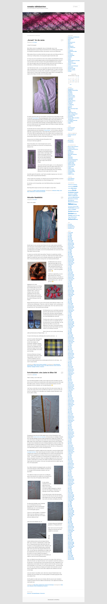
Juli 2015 (70, 407)
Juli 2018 (70, 359)
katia (72, 195)
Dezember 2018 (71, 353)
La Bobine (70, 103)
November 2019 (71, 338)
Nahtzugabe (70, 157)
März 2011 (70, 475)
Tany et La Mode (71, 170)
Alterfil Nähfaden (71, 178)
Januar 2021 (70, 320)
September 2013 (71, 436)
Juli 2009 (70, 501)
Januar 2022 (70, 304)
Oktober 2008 (70, 513)
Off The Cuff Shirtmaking (73, 159)
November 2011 (71, 464)
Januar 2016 (70, 399)
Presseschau (70, 50)
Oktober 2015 (70, 403)
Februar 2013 (70, 445)
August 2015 (70, 405)
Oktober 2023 (70, 277)
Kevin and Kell (71, 128)
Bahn (72, 188)
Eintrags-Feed (70, 225)
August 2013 (70, 437)
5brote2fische (70, 89)
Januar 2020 (70, 336)
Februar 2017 (70, 382)
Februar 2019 (70, 350)
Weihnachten (70, 67)
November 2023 (71, 276)
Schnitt (35, 585)
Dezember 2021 (71, 306)
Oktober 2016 (70, 387)
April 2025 (70, 253)
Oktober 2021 (70, 308)
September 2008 (71, 514)
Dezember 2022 (71, 290)
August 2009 (70, 500)
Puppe (77, 206)
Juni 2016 (70, 392)
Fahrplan (76, 192)
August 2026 (70, 232)
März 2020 (70, 333)
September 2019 (71, 341)
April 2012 (70, 458)
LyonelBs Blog (71, 104)
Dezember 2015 (71, 400)
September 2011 (71, 467)
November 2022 (71, 291)
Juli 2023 (70, 281)
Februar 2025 (70, 256)
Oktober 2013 (70, 434)
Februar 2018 (70, 366)
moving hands (71, 142)
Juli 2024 (70, 265)
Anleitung (75, 184)
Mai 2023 (69, 283)
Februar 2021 (70, 319)
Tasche (75, 213)
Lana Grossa (70, 197)
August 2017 (70, 374)
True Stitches (70, 121)
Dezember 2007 (71, 526)
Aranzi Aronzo (70, 186)
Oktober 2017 (70, 371)
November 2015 (71, 401)
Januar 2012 (70, 462)
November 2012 (71, 449)
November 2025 (71, 244)
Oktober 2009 (70, 497)
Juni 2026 (70, 235)
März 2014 (70, 428)
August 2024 (70, 264)
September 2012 (71, 451)
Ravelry (69, 136)
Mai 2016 (69, 394)
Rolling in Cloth (71, 163)
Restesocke (51, 365)
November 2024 (71, 260)
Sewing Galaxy (71, 166)
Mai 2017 (69, 378)
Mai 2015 (69, 409)
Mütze (48, 365)
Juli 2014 (70, 422)
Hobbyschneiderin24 (72, 134)
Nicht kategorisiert (71, 47)
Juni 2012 (70, 455)
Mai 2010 (69, 488)
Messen (69, 39)
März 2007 (70, 538)
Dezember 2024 (71, 259)
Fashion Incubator (71, 96)
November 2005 (71, 559)
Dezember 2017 (71, 369)
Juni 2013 (70, 439)
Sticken (69, 59)
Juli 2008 (70, 517)
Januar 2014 (70, 430)
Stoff (77, 211)
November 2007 (71, 527)
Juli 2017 (70, 375)
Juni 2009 (70, 502)
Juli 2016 (70, 391)
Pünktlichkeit (71, 208)
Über (32, 31)
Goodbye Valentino (71, 100)
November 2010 (71, 480)
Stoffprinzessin (71, 168)
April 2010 (70, 489)
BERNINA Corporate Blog (73, 90)
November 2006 (71, 543)
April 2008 (70, 521)
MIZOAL (69, 155)
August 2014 (70, 421)
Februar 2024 (70, 272)
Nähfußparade (70, 46)
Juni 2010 (70, 487)
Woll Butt (37, 366)
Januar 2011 (70, 478)
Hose (73, 194)
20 (73, 80)
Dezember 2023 (71, 274)
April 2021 (70, 316)
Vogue (69, 217)
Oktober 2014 (70, 419)
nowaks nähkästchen (36, 6)
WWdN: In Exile (71, 174)
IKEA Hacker (70, 102)
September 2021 (71, 310)
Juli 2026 (70, 234)
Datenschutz (42, 593)
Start (28, 31)
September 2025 (71, 247)
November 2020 (71, 323)
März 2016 (70, 396)
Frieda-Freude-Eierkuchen (73, 149)
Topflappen (34, 366)
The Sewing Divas (71, 171)
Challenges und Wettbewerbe (73, 37)
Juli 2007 (70, 533)
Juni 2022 (70, 298)
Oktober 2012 (70, 450)
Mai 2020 (69, 331)
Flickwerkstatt (70, 38)
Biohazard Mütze (30, 365)
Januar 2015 (70, 415)
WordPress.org (71, 228)
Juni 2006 (70, 550)
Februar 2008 (70, 523)
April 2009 (70, 505)
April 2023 (70, 285)
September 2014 (71, 420)
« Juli (70, 84)
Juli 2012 (70, 454)
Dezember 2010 (71, 479)
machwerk (70, 106)
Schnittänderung (40, 585)
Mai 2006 (69, 551)
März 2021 (70, 318)
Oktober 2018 (70, 356)
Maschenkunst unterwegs (73, 198)
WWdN (69, 123)
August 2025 (70, 248)
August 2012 (70, 453)
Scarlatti (69, 111)
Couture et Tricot (71, 147)
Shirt (71, 209)
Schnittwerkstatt (41, 584)
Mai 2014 (69, 425)
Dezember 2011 (71, 463)
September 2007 (71, 530)
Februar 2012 (70, 460)
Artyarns (69, 188)
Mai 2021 (69, 315)
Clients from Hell (71, 95)
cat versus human (71, 127)
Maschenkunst (71, 180)
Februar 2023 (70, 287)
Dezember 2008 (71, 510)
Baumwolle (70, 190)
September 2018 (71, 357)
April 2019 (70, 348)
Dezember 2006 (71, 542)
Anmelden (70, 224)
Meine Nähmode (71, 200)
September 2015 (71, 404)
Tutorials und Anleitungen (40, 190)
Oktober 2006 (70, 544)
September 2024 (71, 262)
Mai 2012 (69, 457)
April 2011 (70, 474)
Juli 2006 (70, 548)
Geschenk (70, 194)
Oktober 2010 (70, 481)
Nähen (35, 190)
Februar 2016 (70, 398)
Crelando (42, 365)
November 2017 (71, 370)
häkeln (75, 194)
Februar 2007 (70, 539)
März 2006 (70, 554)
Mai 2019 (69, 346)
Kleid (74, 195)
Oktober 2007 (70, 529)
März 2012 (70, 459)
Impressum (29, 593)
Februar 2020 (70, 335)
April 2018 (70, 363)
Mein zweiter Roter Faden (73, 108)
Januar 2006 (70, 556)
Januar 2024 (70, 273)
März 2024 (70, 270)
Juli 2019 (70, 344)
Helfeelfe (69, 150)
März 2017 (70, 380)
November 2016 (71, 386)
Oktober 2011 (70, 466)
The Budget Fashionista (72, 120)
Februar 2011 (70, 476)
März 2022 (70, 302)
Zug (77, 219)
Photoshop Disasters (72, 161)
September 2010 (71, 483)
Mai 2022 (69, 299)
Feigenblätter (70, 98)
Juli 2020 (70, 328)
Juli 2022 (70, 297)
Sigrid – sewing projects (72, 113)
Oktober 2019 (70, 340)
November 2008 (71, 512)
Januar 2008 (70, 525)
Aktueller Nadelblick (34, 197)
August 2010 (70, 484)
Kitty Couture (70, 153)
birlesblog (70, 91)
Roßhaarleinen (32, 191)
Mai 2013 (69, 441)
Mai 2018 (69, 362)
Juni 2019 (70, 345)
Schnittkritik (70, 54)
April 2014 (70, 426)
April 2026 (70, 238)
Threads (70, 215)
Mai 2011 (69, 472)
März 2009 (70, 506)
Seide (69, 209)
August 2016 (70, 390)
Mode (35, 584)
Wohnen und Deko (71, 69)
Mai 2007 (69, 535)
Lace (77, 195)
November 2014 (71, 417)
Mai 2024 (69, 268)
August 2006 (70, 547)
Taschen (69, 64)
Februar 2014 (70, 429)
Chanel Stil (38, 365)
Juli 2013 (70, 438)
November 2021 (71, 307)
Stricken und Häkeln (43, 364)
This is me (70, 130)
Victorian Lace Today (76, 215)
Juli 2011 (70, 470)
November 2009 (71, 496)
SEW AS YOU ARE (71, 164)
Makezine (70, 107)
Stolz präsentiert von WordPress (53, 599)
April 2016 (70, 395)
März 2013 (70, 443)
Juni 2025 (70, 251)
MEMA (69, 109)
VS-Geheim (70, 172)
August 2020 (70, 327)
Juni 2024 (70, 266)
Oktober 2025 (70, 245)
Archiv (75, 186)
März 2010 (70, 491)
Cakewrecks (70, 94)
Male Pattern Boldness (72, 154)
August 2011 (70, 468)
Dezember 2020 (71, 321)
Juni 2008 (70, 518)
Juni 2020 (70, 329)
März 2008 (70, 522)
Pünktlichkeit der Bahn (72, 51)
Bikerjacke (54, 190)
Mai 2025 (69, 252)
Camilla (34, 365)
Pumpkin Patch (71, 162)
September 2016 (71, 388)
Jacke (61, 190)
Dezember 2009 (71, 495)
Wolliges (69, 71)
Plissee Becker (35, 118)
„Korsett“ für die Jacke (36, 40)
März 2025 (70, 255)
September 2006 (71, 546)
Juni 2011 (70, 471)
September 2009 (71, 499)
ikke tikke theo (71, 151)
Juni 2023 (70, 282)
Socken (37, 364)
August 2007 (70, 531)
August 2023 (70, 280)
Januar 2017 (70, 383)
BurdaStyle (70, 92)
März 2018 (70, 365)
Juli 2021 (70, 312)
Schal (76, 207)
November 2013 (71, 433)
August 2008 (70, 516)
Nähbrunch (70, 43)
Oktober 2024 (70, 261)
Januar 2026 (70, 241)
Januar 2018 (70, 367)
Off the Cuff (70, 158)
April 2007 (70, 537)
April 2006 (70, 552)
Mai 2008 (69, 520)
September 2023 (71, 278)
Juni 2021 (70, 314)
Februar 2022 (70, 303)
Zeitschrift (72, 219)
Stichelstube (70, 116)
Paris (69, 48)
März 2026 (70, 239)
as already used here (31, 452)
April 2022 (70, 301)
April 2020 (70, 332)
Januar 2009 (70, 509)
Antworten (42, 366)
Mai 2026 (69, 236)
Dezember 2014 (71, 416)
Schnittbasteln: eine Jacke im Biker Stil (42, 372)
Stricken (71, 213)
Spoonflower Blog (71, 115)
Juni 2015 (70, 408)
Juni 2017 (70, 377)
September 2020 (71, 325)
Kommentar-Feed (71, 226)
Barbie (75, 188)
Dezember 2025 (71, 243)
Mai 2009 (69, 504)
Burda (74, 190)
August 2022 (70, 295)
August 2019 (70, 342)
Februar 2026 (70, 240)
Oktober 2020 (70, 324)
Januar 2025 (70, 257)
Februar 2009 (70, 508)
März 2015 (70, 412)
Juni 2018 (70, 361)
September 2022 (71, 294)
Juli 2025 (70, 249)
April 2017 (70, 379)
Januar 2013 (70, 446)
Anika (55, 364)
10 (68, 79)
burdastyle (71, 192)
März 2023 (70, 286)
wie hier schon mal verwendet (39, 437)
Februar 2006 (70, 555)
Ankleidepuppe (70, 184)
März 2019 (70, 349)
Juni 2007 (70, 534)
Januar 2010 (70, 493)
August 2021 (70, 311)
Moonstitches (70, 140)
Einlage (58, 190)
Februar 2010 (70, 492)
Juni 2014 (70, 424)
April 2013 (70, 442)
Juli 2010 (70, 485)
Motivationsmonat (71, 42)
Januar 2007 (70, 540)
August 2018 (70, 358)
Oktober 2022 (70, 293)
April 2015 (70, 411)
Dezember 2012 (71, 447)
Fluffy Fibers (70, 99)
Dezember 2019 (71, 337)
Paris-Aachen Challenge (72, 206)
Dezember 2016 (71, 384)
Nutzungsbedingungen (36, 593)
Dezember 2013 (71, 432)
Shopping (70, 56)
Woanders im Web (71, 68)
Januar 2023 (70, 289)
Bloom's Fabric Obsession (73, 146)
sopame (69, 167)
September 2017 (71, 373)
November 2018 (71, 354)
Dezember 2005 (71, 557)
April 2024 (70, 269)
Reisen (69, 52)
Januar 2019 (70, 352)
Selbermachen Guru (72, 112)
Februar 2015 (70, 413)
